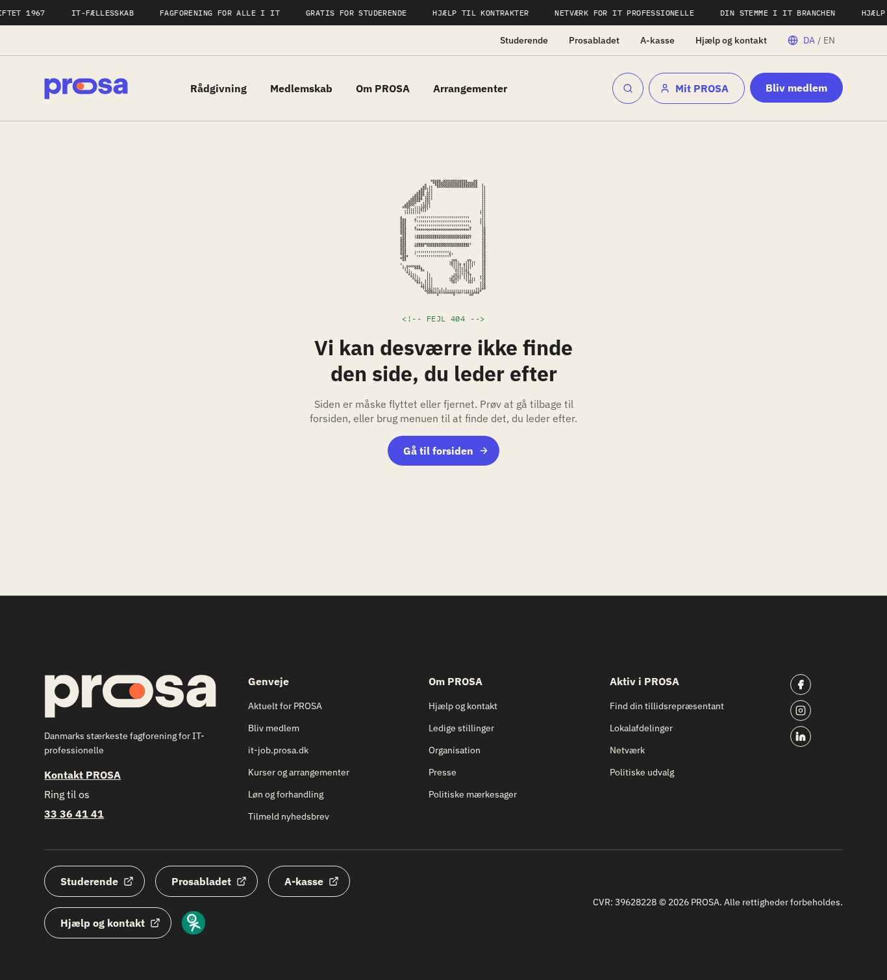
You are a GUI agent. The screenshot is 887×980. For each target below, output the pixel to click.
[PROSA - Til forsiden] (86, 88)
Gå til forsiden (438, 450)
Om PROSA (383, 88)
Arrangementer (470, 88)
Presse (442, 772)
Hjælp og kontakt (731, 40)
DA (809, 40)
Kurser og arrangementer (298, 772)
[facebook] (800, 684)
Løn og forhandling (285, 794)
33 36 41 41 (74, 813)
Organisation (455, 750)
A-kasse (657, 40)
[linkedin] (800, 736)
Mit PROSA (702, 88)
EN (829, 40)
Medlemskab (301, 88)
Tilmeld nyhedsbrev (288, 816)
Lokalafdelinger (641, 728)
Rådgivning (218, 88)
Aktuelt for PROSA (285, 706)
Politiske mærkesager (473, 794)
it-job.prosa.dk (278, 750)
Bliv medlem (796, 87)
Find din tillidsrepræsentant (667, 706)
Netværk (627, 750)
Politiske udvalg (642, 772)
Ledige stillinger (461, 728)
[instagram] (800, 710)
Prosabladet (594, 40)
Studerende (524, 40)
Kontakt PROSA (82, 774)
